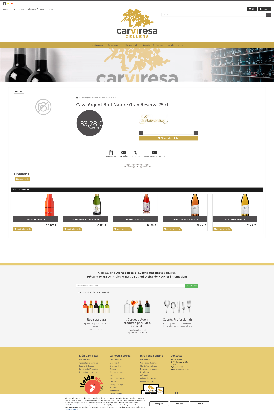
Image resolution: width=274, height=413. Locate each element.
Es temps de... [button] (115, 366)
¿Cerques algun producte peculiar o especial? (137, 323)
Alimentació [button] (114, 390)
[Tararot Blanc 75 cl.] (235, 205)
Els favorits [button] (114, 369)
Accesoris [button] (113, 387)
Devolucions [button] (145, 372)
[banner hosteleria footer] (178, 307)
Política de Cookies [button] (147, 381)
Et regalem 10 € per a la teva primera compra (96, 324)
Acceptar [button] (200, 404)
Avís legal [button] (144, 375)
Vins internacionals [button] (117, 378)
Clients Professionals (177, 319)
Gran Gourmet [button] (116, 394)
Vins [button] (111, 375)
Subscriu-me (191, 285)
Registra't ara (96, 319)
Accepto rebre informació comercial (94, 292)
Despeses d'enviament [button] (149, 369)
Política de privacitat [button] (148, 378)
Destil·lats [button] (114, 381)
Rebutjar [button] (179, 404)
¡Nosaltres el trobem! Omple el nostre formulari (137, 331)
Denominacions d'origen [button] (89, 372)
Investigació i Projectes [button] (88, 369)
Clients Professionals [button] (148, 366)
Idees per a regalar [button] (117, 384)
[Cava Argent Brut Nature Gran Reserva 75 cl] (43, 107)
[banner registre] (96, 307)
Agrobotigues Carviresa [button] (88, 363)
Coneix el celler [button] (85, 360)
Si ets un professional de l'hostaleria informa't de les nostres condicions (177, 324)
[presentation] (16, 212)
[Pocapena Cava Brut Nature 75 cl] (35, 205)
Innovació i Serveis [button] (86, 366)
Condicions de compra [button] (149, 363)
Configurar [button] (159, 404)
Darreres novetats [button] (117, 372)
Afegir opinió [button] (23, 179)
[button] (4, 4)
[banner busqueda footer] (137, 307)
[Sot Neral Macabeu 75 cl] (185, 205)
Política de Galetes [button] (71, 409)
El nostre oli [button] (114, 363)
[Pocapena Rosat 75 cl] (85, 205)
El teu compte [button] (145, 360)
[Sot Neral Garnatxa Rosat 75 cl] (135, 205)
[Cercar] (268, 15)
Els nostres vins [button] (116, 360)
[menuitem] (9, 3)
